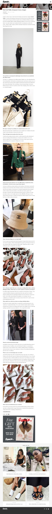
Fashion (5, 12)
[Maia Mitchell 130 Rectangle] (19, 429)
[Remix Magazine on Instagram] (46, 508)
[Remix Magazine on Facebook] (44, 508)
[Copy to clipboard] (8, 414)
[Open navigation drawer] (50, 2)
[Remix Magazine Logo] (6, 2)
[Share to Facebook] (6, 414)
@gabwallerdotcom (6, 411)
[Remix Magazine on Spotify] (48, 508)
